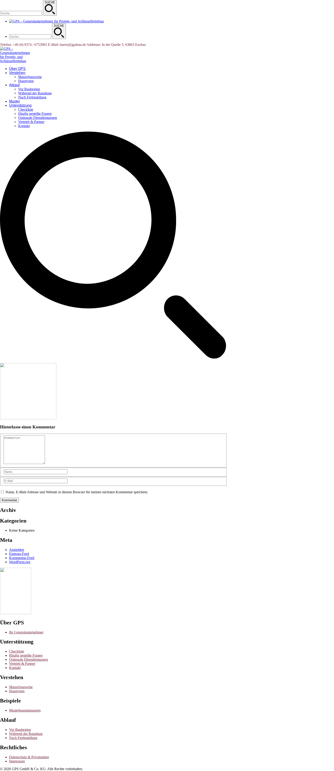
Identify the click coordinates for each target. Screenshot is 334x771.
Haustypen (17, 691)
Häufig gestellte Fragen (25, 655)
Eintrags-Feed (19, 554)
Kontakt (15, 668)
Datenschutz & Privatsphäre (29, 757)
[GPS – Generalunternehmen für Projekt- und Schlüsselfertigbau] (15, 61)
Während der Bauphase (26, 734)
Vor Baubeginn (20, 730)
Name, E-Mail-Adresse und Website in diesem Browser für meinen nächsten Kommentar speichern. (76, 492)
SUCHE (50, 2)
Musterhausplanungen (25, 710)
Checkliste (16, 651)
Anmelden (16, 550)
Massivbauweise (21, 687)
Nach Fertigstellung (23, 738)
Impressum (17, 761)
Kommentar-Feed (21, 558)
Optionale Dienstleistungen (28, 659)
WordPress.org (19, 562)
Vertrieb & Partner (22, 663)
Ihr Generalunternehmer (26, 632)
